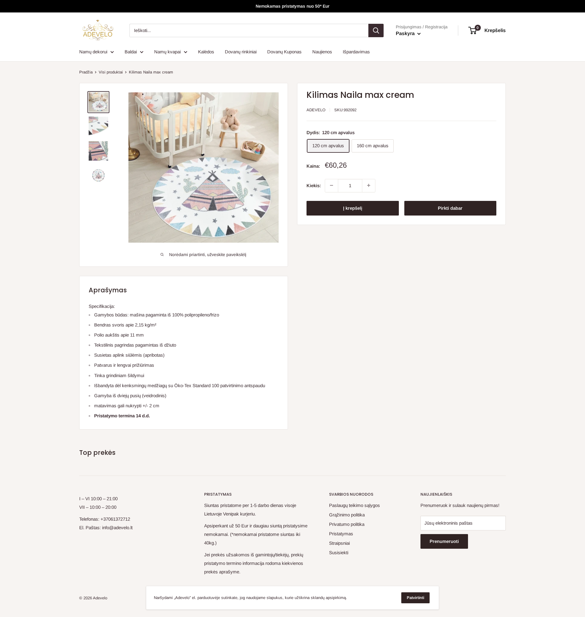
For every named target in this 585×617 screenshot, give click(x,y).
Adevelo (316, 110)
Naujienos (322, 51)
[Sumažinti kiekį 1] (331, 185)
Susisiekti (338, 552)
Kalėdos (206, 51)
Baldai (131, 51)
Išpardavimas (356, 51)
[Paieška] (376, 30)
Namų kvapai (167, 51)
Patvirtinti (415, 597)
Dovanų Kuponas (284, 51)
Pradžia (86, 72)
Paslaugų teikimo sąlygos (354, 505)
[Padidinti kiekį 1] (368, 185)
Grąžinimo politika (347, 514)
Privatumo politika (346, 524)
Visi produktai (111, 72)
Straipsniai (339, 543)
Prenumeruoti (444, 541)
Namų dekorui (93, 51)
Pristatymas (341, 533)
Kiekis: (314, 185)
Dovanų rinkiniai (241, 51)
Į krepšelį (352, 207)
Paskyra (406, 33)
